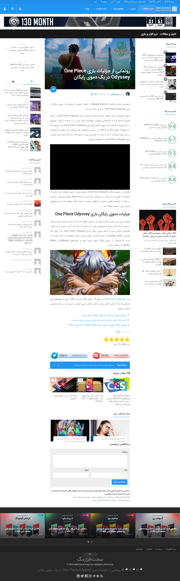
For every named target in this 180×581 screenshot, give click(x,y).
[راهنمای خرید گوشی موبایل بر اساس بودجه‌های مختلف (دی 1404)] (157, 525)
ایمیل (86, 470)
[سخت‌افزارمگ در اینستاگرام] (90, 576)
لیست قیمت (101, 8)
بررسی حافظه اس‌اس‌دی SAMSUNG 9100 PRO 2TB (153, 140)
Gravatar (106, 500)
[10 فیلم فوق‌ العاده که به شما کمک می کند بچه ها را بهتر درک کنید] (70, 431)
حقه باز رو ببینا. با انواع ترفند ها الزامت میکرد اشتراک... (19, 172)
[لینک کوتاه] (92, 94)
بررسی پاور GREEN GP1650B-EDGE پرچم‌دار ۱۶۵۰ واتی (155, 126)
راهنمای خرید (118, 8)
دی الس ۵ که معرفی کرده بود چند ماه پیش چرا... (19, 194)
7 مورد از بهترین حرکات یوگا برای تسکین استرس (152, 272)
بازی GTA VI (169, 1)
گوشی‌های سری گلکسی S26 (134, 1)
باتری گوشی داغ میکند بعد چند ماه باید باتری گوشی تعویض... (18, 215)
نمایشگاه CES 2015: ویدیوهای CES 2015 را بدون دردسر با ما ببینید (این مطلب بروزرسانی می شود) (118, 400)
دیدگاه (124, 452)
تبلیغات (149, 549)
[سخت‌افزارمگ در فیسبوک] (86, 576)
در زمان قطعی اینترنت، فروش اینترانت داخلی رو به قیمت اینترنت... (19, 253)
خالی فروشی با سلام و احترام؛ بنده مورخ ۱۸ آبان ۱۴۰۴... (20, 226)
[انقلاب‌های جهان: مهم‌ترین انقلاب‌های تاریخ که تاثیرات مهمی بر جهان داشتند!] (157, 220)
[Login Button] (5, 9)
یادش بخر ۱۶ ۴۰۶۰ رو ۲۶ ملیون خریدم (19, 271)
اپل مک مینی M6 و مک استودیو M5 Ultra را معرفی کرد (152, 98)
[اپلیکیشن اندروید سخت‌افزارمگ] (97, 576)
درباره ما (159, 549)
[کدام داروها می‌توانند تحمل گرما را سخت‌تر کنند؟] (110, 431)
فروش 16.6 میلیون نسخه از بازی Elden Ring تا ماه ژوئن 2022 (97, 325)
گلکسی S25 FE (155, 1)
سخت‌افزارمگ (171, 549)
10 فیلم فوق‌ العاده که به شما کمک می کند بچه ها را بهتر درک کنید (71, 440)
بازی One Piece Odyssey (117, 299)
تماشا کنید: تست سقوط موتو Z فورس (65, 397)
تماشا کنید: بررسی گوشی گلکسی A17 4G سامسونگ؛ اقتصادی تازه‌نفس (153, 166)
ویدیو (118, 331)
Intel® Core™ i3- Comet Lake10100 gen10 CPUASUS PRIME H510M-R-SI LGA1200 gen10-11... (20, 239)
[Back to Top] (90, 555)
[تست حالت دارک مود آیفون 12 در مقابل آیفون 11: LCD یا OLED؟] (90, 384)
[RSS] (101, 576)
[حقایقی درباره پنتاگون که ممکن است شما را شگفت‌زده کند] (169, 251)
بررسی (133, 8)
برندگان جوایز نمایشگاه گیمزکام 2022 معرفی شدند (104, 315)
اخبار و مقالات (148, 8)
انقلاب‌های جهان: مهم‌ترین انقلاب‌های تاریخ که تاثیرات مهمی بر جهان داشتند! (159, 234)
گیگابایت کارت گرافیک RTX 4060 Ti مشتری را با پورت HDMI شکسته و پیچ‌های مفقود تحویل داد (152, 71)
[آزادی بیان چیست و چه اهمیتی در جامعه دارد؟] (169, 282)
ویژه (87, 8)
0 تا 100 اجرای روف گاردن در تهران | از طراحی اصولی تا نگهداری (151, 262)
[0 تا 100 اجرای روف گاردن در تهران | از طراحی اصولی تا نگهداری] (169, 261)
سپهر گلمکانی (115, 94)
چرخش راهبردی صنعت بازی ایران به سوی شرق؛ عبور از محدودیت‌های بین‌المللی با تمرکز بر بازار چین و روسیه (94, 366)
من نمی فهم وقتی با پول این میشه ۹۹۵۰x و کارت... (20, 183)
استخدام (139, 549)
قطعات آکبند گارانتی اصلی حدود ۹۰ (20, 204)
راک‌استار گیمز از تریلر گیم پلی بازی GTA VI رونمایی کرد (17, 106)
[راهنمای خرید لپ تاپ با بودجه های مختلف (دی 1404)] (67, 525)
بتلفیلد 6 (104, 1)
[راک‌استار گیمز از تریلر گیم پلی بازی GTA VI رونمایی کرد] (35, 106)
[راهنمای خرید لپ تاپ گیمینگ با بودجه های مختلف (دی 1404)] (22, 525)
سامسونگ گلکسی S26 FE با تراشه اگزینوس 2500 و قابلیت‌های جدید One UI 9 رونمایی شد (17, 146)
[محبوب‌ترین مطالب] (13, 82)
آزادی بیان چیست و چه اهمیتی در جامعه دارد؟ (153, 283)
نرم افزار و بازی (149, 34)
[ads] (90, 22)
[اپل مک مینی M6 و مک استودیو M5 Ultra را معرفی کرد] (171, 97)
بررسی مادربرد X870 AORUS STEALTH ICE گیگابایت (156, 153)
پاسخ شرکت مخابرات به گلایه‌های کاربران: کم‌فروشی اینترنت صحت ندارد (152, 84)
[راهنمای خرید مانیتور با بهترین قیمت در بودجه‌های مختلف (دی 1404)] (112, 525)
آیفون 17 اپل (115, 1)
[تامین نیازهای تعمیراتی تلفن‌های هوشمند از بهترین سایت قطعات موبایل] (35, 132)
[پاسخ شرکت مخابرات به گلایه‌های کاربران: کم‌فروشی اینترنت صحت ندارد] (171, 84)
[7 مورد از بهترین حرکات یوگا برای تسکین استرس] (169, 272)
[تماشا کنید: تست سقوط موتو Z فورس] (63, 384)
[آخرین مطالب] (31, 82)
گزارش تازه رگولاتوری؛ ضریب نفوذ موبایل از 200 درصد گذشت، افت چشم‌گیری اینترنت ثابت (16, 93)
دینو (95, 1)
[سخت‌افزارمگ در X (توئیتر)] (82, 576)
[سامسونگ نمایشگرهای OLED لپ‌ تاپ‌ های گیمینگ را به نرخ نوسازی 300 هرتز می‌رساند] (171, 58)
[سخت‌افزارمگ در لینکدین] (78, 576)
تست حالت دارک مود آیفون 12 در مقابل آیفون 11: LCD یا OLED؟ (92, 398)
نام (125, 470)
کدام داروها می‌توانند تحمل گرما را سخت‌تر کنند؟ (112, 440)
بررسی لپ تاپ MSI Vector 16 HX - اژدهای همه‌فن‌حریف (153, 180)
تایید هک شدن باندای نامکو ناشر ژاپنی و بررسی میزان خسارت (99, 320)
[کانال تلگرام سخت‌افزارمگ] (94, 576)
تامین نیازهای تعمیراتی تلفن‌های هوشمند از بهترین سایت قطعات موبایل (16, 132)
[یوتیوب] (111, 355)
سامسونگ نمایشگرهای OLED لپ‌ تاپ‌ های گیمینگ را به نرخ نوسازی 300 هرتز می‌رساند (153, 58)
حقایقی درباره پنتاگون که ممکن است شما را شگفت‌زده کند (151, 251)
